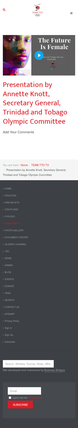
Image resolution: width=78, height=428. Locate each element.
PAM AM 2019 (12, 202)
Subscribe (10, 341)
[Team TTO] (37, 9)
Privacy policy (35, 397)
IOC (7, 251)
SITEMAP (10, 313)
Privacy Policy (12, 320)
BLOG (8, 272)
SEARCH (9, 299)
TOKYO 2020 (11, 209)
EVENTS (9, 279)
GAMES (9, 265)
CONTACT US (12, 306)
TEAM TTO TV (40, 165)
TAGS (8, 292)
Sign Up (9, 334)
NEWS (8, 258)
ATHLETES (10, 195)
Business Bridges (54, 370)
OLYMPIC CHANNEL (16, 244)
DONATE (9, 286)
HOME (8, 188)
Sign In (8, 327)
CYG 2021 (10, 216)
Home (24, 165)
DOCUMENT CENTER (16, 237)
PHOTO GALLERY (14, 230)
